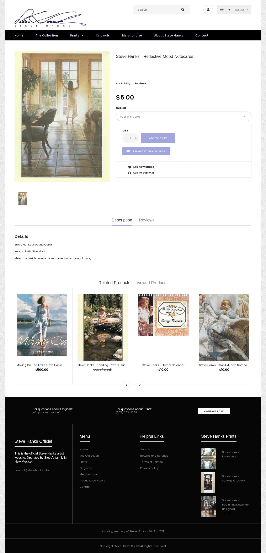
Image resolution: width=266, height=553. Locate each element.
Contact (85, 487)
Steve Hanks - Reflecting (231, 454)
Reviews (146, 220)
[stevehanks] (52, 28)
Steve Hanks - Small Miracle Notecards (225, 365)
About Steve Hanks (92, 481)
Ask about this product (149, 151)
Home (84, 449)
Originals (86, 468)
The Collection (89, 456)
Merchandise (88, 474)
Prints (83, 462)
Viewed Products (152, 282)
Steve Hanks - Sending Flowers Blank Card (106, 365)
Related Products (114, 282)
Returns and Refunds (154, 456)
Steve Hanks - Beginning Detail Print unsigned (236, 504)
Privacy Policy (149, 468)
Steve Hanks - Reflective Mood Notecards (154, 56)
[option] (62, 116)
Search (145, 449)
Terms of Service (151, 462)
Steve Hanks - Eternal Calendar (163, 365)
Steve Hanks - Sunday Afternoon (234, 478)
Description (122, 220)
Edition (121, 108)
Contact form (214, 411)
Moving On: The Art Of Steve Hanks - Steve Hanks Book (53, 365)
